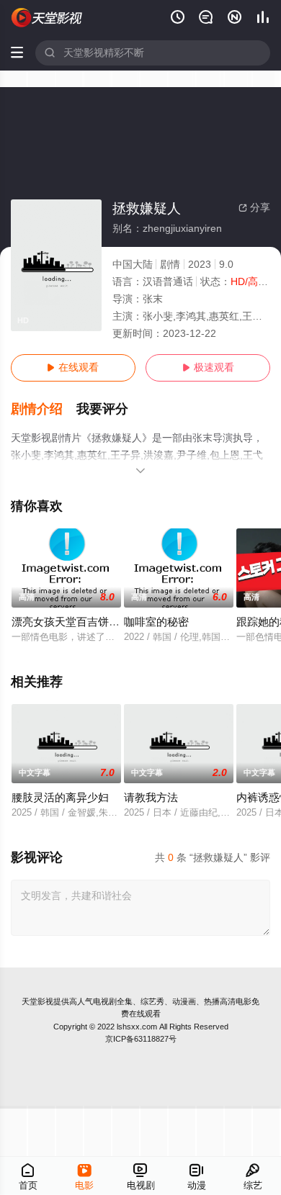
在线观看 (73, 367)
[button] (44, 409)
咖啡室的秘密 (156, 622)
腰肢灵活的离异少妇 (60, 797)
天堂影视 (37, 1001)
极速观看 (208, 367)
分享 (254, 207)
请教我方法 (151, 797)
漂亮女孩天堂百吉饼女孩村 (76, 622)
